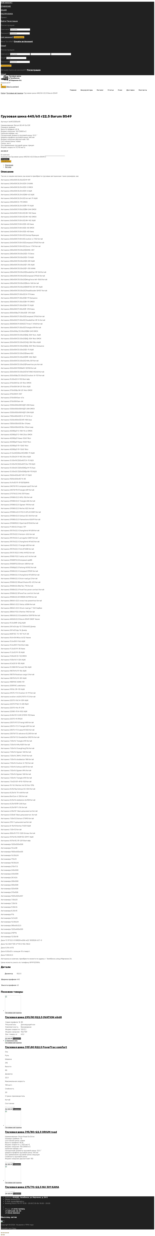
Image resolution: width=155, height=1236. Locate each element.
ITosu (14, 1228)
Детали (8, 167)
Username (5, 29)
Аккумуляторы (87, 90)
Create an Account (23, 41)
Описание (9, 165)
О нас (120, 90)
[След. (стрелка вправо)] (4, 1234)
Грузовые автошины (14, 93)
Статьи (111, 90)
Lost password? (7, 37)
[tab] (79, 165)
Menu (3, 87)
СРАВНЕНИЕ (6, 6)
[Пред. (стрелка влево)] (2, 1234)
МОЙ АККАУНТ (6, 3)
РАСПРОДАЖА (7, 14)
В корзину (5, 159)
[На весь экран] (6, 1232)
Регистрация (12, 21)
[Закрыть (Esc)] (2, 1232)
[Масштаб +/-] (8, 1232)
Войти (3, 21)
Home (3, 93)
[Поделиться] (4, 1232)
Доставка (130, 90)
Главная (73, 90)
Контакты (143, 90)
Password (5, 33)
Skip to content (13, 87)
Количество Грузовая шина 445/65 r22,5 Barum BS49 (22, 157)
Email (3, 58)
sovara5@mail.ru (17, 1201)
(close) (3, 46)
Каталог (100, 90)
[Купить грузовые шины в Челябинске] (11, 81)
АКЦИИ (4, 10)
